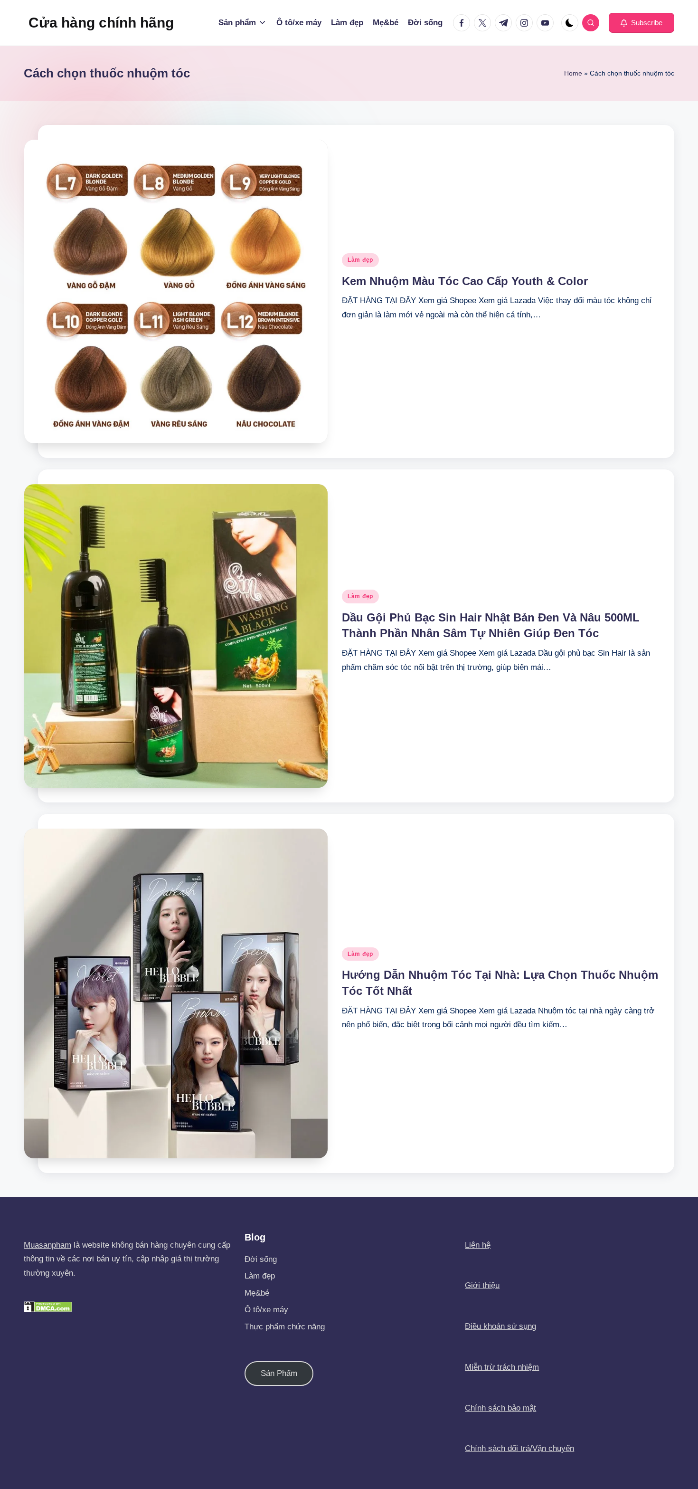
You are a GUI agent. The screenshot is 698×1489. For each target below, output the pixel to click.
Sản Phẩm (279, 1373)
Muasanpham (47, 1245)
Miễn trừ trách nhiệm (502, 1367)
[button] (641, 23)
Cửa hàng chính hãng (101, 22)
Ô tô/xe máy (266, 1309)
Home (573, 73)
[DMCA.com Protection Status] (48, 1306)
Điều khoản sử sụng (500, 1326)
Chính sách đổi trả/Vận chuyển (519, 1448)
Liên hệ (477, 1245)
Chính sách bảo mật (500, 1408)
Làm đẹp (360, 260)
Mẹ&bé (257, 1293)
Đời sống (261, 1259)
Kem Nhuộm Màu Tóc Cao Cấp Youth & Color (465, 281)
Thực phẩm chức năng (285, 1326)
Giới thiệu (482, 1285)
